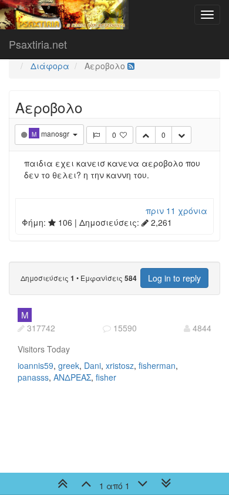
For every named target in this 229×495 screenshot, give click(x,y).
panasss (33, 377)
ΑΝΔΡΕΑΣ (72, 377)
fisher (106, 377)
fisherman (157, 365)
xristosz (120, 365)
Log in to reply (174, 278)
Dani (92, 365)
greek (68, 365)
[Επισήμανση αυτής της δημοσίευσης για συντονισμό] (96, 135)
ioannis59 (35, 365)
